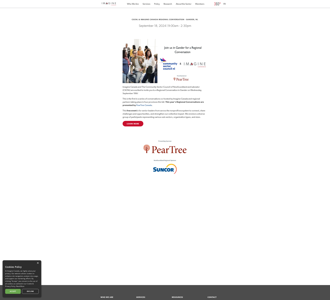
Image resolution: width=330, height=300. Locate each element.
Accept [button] (13, 291)
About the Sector (183, 4)
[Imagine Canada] (109, 5)
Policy (157, 4)
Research (168, 4)
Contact (212, 297)
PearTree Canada (144, 105)
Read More (20, 286)
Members (199, 4)
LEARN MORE (133, 124)
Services (146, 4)
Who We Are (133, 4)
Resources (177, 297)
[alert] (22, 278)
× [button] (38, 263)
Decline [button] (30, 291)
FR (224, 4)
